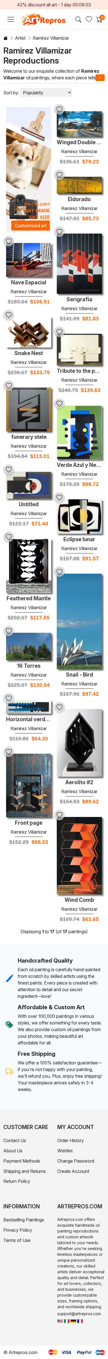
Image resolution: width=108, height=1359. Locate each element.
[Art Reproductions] (60, 1320)
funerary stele (29, 437)
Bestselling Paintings (23, 1220)
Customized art (31, 225)
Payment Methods (21, 1161)
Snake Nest (28, 353)
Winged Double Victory (79, 143)
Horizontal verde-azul (28, 720)
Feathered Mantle (29, 599)
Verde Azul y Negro (79, 465)
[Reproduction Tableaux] (80, 1320)
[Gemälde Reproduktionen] (73, 1320)
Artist (20, 38)
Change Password (75, 1161)
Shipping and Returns (24, 1171)
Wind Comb (79, 900)
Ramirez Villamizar (79, 151)
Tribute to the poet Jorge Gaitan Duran (79, 371)
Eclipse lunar (79, 539)
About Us (12, 1150)
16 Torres (28, 666)
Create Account (73, 1171)
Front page (28, 823)
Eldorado (79, 199)
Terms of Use (16, 1240)
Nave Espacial (28, 283)
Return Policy (16, 1181)
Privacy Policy (17, 1230)
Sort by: (11, 92)
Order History (70, 1140)
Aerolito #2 (79, 783)
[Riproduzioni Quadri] (67, 1320)
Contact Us (14, 1140)
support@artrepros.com (79, 1313)
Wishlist (65, 1150)
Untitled (28, 505)
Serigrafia (79, 300)
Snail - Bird (79, 675)
